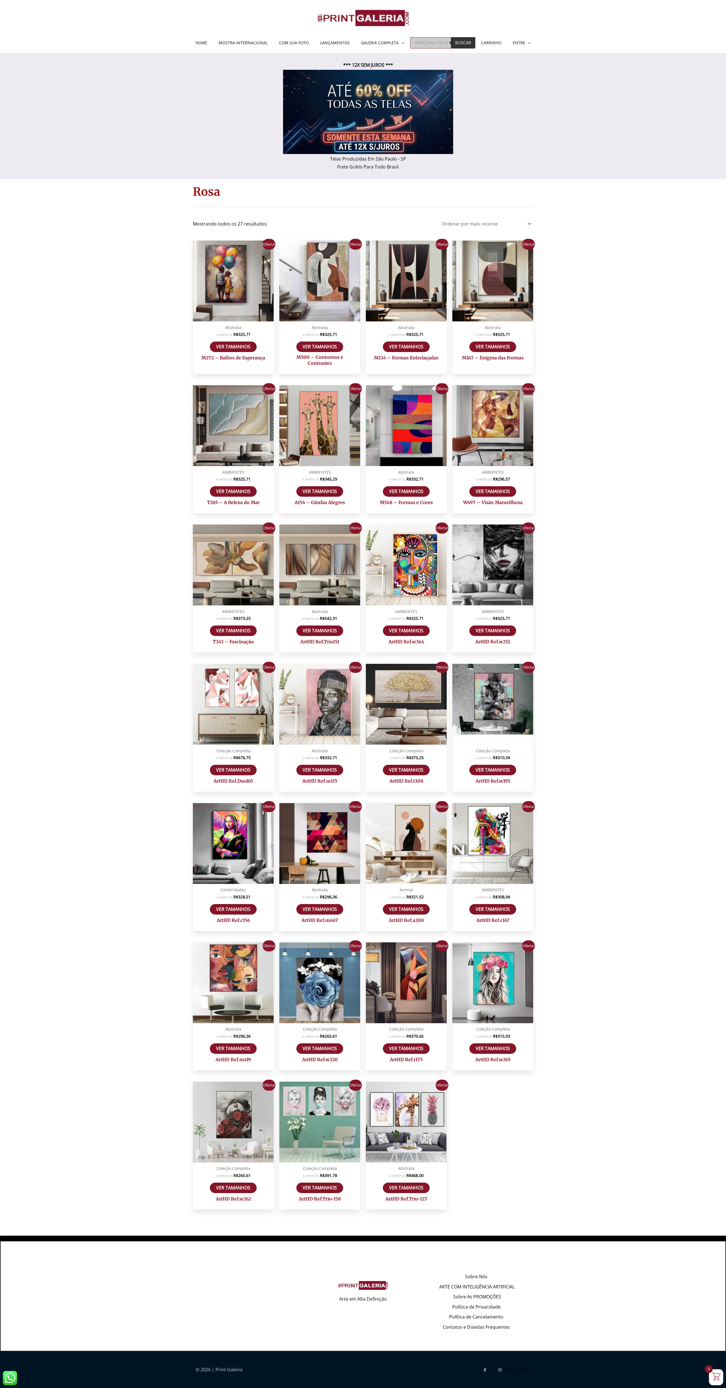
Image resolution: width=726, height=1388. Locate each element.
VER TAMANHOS (233, 347)
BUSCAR (463, 42)
